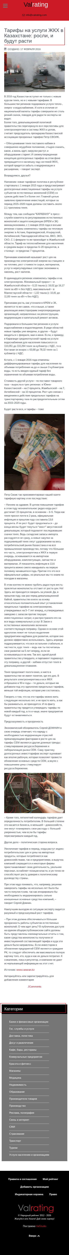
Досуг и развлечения (21, 1042)
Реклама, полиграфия (21, 1112)
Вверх (33, 1235)
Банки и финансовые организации (28, 1021)
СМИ (12, 1126)
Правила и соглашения (22, 1179)
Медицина (15, 1077)
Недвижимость (17, 1084)
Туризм (13, 1147)
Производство (17, 1105)
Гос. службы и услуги (21, 1028)
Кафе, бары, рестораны (23, 1049)
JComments (34, 986)
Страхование (16, 1133)
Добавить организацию (34, 1186)
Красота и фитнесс (20, 1063)
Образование (17, 1091)
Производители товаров (23, 1098)
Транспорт (15, 1140)
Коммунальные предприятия (25, 1056)
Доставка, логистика (21, 1035)
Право (53, 1194)
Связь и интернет (19, 1119)
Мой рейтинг (50, 1179)
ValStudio (41, 1226)
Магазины (15, 1070)
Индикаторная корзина (29, 1194)
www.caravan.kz (25, 969)
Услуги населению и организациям (29, 1154)
